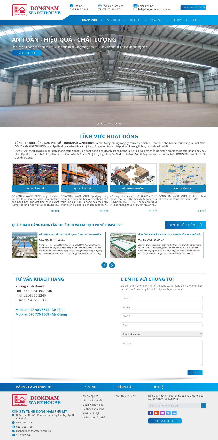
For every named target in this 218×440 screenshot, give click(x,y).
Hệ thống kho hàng (93, 409)
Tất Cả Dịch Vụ (91, 396)
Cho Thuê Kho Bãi (126, 396)
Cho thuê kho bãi (92, 400)
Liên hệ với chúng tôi (193, 7)
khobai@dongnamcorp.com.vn (152, 9)
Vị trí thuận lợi (91, 413)
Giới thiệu (113, 20)
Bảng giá (156, 20)
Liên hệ (196, 20)
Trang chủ (89, 20)
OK (203, 405)
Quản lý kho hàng (93, 404)
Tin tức (177, 20)
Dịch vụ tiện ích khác (94, 417)
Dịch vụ (135, 20)
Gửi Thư (195, 372)
